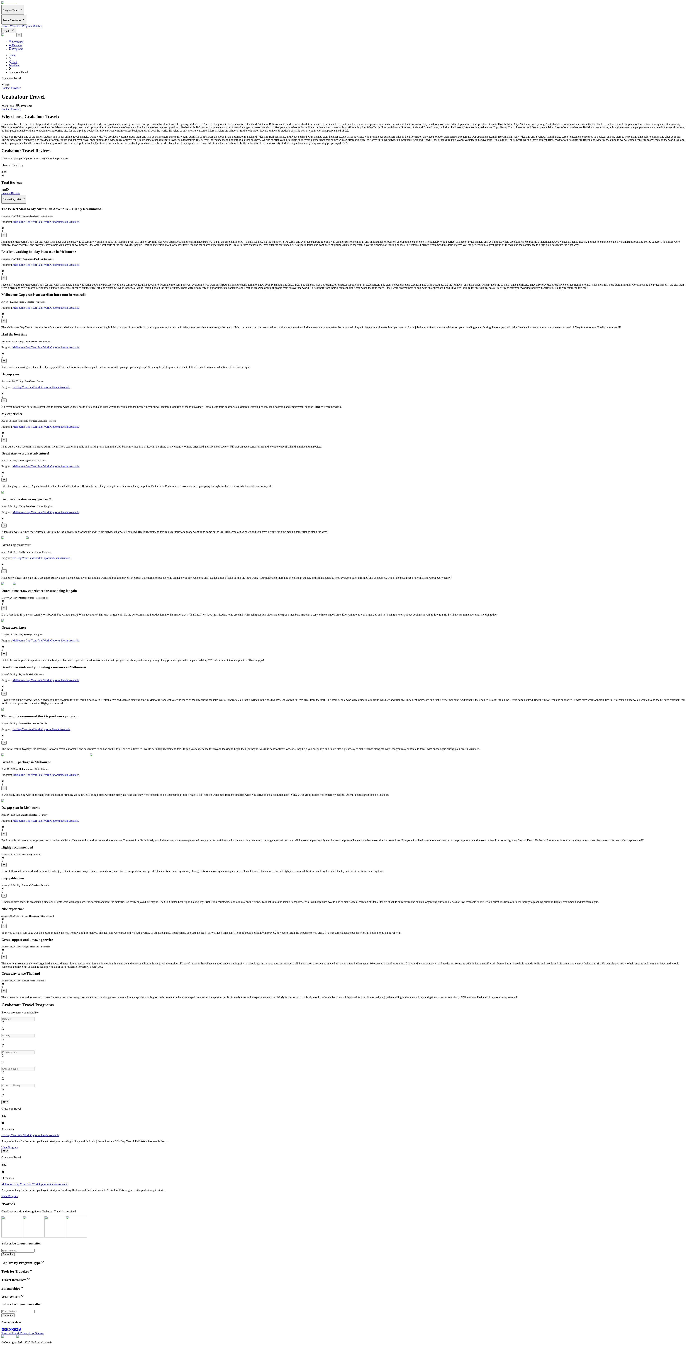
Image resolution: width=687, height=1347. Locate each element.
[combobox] (18, 1019)
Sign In (7, 31)
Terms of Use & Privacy (15, 1333)
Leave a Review (10, 193)
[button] (343, 1019)
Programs (17, 48)
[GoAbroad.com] (8, 2)
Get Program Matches (29, 26)
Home (12, 55)
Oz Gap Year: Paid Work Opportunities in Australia (41, 387)
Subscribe (8, 1254)
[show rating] (4, 235)
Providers (14, 65)
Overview (17, 41)
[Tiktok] (20, 1329)
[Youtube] (11, 1329)
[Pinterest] (14, 1329)
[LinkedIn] (17, 1329)
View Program (9, 1147)
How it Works (9, 26)
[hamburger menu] (19, 35)
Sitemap (39, 1333)
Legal (32, 1333)
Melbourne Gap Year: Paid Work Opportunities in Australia (46, 221)
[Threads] (5, 1329)
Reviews (17, 45)
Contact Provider (11, 87)
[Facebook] (2, 1329)
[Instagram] (8, 1329)
